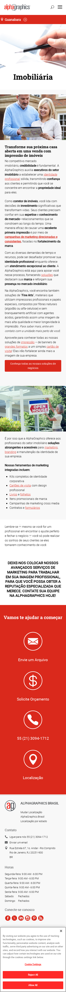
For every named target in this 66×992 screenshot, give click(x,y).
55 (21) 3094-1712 (33, 738)
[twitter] (14, 918)
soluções (47, 275)
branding (10, 452)
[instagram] (28, 918)
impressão (27, 342)
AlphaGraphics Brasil (32, 816)
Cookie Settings (33, 964)
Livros (13, 494)
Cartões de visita (20, 485)
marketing (51, 447)
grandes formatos (16, 347)
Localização (33, 777)
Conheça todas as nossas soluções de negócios (33, 366)
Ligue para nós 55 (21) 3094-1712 (29, 837)
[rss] (41, 918)
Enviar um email (18, 842)
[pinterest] (34, 918)
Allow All (32, 985)
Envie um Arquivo (33, 659)
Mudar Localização (31, 812)
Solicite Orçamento (33, 699)
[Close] (61, 931)
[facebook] (8, 918)
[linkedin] (21, 918)
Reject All (33, 974)
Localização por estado (34, 821)
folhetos (25, 494)
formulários (32, 508)
